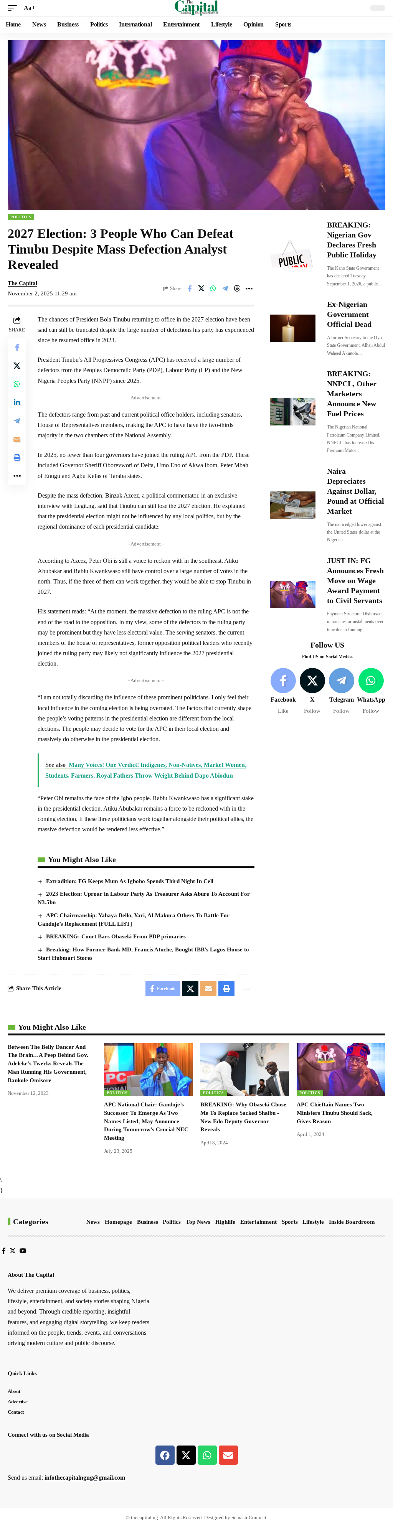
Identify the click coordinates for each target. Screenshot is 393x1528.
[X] (312, 691)
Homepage (118, 1222)
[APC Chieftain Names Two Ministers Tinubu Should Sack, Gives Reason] (341, 1069)
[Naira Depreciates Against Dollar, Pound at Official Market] (292, 505)
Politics (20, 217)
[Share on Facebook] (189, 288)
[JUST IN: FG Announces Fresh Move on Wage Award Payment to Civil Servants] (292, 594)
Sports (290, 1222)
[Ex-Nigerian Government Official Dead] (292, 328)
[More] (249, 288)
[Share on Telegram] (225, 288)
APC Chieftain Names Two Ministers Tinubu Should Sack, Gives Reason (335, 1112)
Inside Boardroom (352, 1222)
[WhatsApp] (371, 691)
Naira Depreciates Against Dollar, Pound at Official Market (355, 491)
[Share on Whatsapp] (213, 288)
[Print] (17, 457)
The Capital (22, 283)
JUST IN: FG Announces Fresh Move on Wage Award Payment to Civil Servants (355, 580)
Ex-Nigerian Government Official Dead (349, 314)
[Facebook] (283, 691)
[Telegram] (341, 691)
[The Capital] (197, 8)
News (93, 1222)
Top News (198, 1222)
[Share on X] (201, 288)
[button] (14, 8)
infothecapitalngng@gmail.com (85, 1477)
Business (147, 1222)
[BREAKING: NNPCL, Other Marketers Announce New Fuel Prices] (292, 411)
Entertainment (258, 1222)
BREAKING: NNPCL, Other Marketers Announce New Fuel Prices (351, 393)
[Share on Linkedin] (17, 402)
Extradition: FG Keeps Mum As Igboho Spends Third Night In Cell (129, 881)
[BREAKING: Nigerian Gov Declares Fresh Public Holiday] (292, 253)
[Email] (17, 439)
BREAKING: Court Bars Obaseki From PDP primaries (116, 936)
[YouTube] (23, 1251)
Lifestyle (313, 1222)
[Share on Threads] (237, 288)
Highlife (225, 1222)
